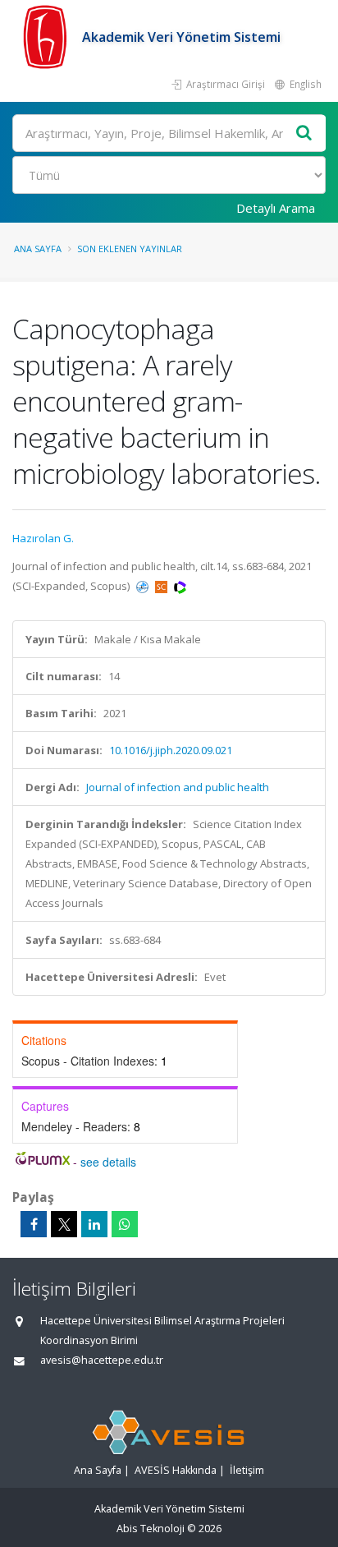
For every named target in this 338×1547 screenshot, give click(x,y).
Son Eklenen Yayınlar (129, 248)
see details (108, 1161)
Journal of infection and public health (177, 787)
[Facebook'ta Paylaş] (34, 1224)
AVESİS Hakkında (176, 1470)
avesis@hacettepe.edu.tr (101, 1360)
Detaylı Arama (275, 208)
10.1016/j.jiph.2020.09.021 (170, 750)
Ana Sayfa (38, 248)
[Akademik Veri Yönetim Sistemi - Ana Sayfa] (47, 37)
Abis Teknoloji (150, 1528)
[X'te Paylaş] (64, 1224)
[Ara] (304, 133)
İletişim (247, 1470)
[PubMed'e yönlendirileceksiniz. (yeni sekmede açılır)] (143, 585)
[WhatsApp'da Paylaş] (125, 1224)
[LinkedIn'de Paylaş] (94, 1224)
